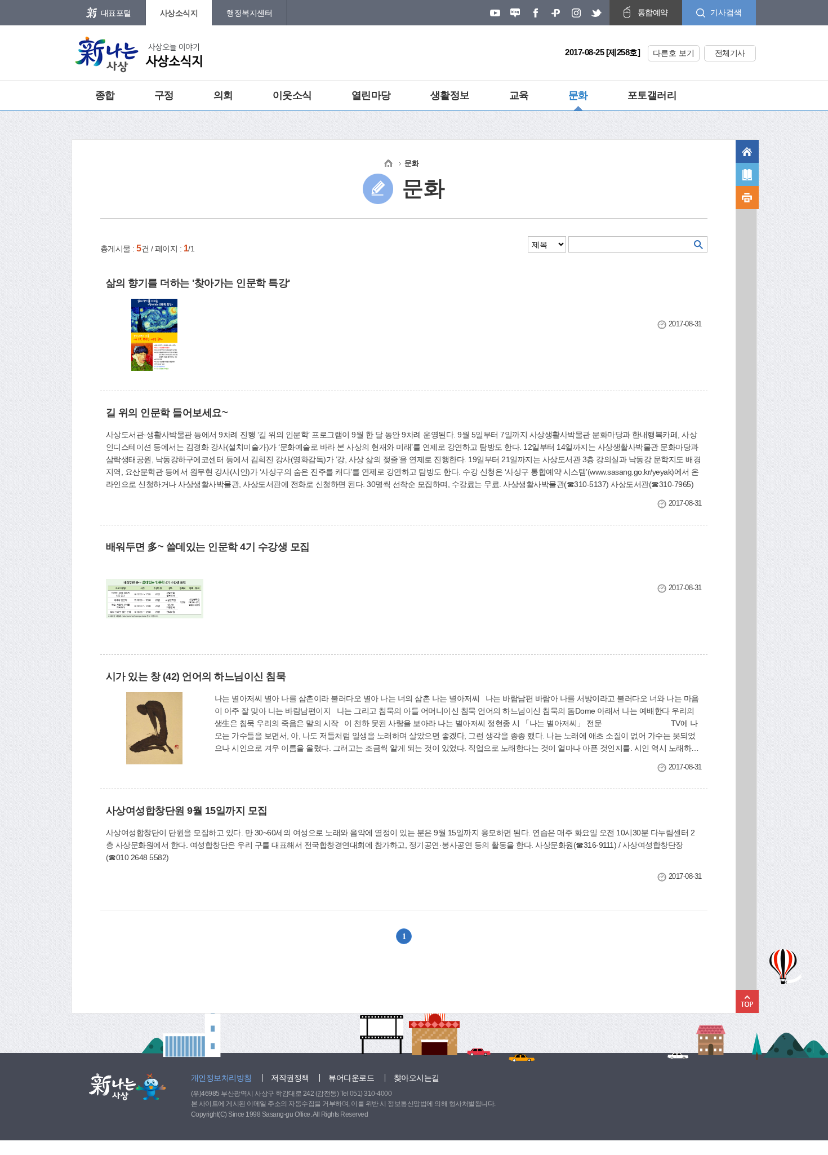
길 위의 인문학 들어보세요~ (167, 412)
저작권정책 (290, 1078)
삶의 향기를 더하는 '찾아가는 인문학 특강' (198, 283)
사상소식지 (179, 12)
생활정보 (450, 95)
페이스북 (535, 13)
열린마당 (371, 95)
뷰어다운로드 (351, 1078)
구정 (164, 95)
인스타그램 (576, 13)
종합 (105, 95)
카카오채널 (556, 13)
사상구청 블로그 (515, 13)
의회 (223, 95)
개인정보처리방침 (221, 1078)
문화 (578, 95)
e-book (747, 174)
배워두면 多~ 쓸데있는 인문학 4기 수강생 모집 (208, 546)
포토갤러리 (652, 95)
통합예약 (653, 12)
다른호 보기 (674, 52)
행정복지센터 (249, 12)
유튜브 (495, 13)
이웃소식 (292, 95)
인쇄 (747, 197)
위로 (747, 1001)
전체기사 (730, 52)
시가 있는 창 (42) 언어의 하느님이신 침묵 (196, 676)
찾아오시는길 (416, 1078)
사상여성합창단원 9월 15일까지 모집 (187, 810)
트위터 (596, 13)
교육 (519, 95)
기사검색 (726, 12)
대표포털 (116, 12)
